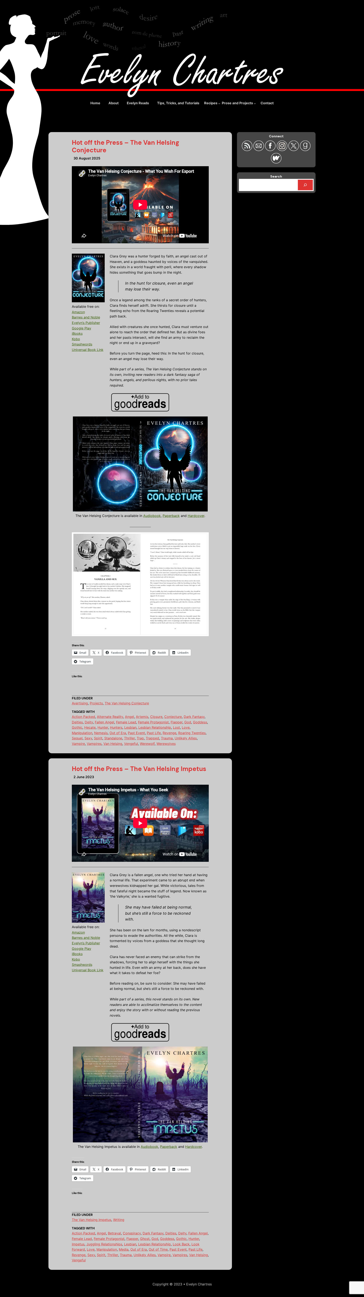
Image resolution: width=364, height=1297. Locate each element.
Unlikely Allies (186, 738)
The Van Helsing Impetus (91, 1220)
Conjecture (173, 717)
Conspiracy (132, 1233)
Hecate (90, 727)
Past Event (136, 733)
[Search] (305, 185)
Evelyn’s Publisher (86, 323)
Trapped (152, 738)
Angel (129, 717)
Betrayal (114, 1233)
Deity (89, 722)
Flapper (176, 722)
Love (186, 727)
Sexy (88, 738)
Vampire (78, 744)
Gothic (77, 727)
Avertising (80, 703)
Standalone (113, 738)
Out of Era (118, 733)
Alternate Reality (110, 717)
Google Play (81, 328)
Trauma (167, 738)
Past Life (154, 733)
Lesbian (130, 727)
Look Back (181, 1244)
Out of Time (158, 1249)
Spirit (98, 738)
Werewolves (166, 744)
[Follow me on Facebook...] (271, 149)
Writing (118, 1220)
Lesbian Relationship (154, 727)
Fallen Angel (104, 722)
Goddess (200, 722)
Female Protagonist (153, 722)
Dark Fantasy (194, 717)
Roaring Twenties (192, 733)
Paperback (171, 516)
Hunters (116, 727)
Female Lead (126, 722)
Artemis (142, 717)
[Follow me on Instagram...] (282, 149)
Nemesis (101, 733)
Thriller (129, 738)
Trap (140, 738)
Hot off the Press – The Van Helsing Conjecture (125, 146)
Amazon (78, 312)
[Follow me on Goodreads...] (305, 149)
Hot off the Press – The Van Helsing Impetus (139, 769)
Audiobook (152, 516)
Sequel (77, 738)
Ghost (145, 1239)
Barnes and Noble (86, 317)
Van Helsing (112, 744)
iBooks (77, 333)
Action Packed (83, 717)
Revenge (169, 733)
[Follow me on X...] (294, 149)
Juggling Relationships (104, 1244)
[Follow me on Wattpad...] (276, 162)
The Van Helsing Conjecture (127, 703)
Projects (96, 703)
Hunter (103, 727)
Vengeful (131, 744)
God (187, 722)
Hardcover (196, 516)
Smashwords (82, 344)
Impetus (78, 1244)
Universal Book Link (87, 350)
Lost (176, 727)
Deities (77, 722)
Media (123, 1249)
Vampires (94, 744)
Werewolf (147, 744)
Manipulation (82, 733)
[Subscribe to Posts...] (247, 149)
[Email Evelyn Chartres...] (259, 149)
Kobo (76, 339)
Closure (156, 717)
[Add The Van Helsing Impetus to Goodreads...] (140, 402)
